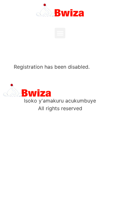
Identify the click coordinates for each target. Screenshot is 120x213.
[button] (60, 33)
